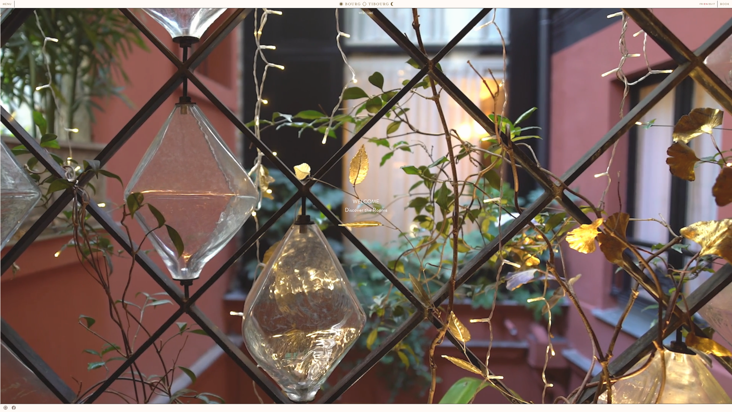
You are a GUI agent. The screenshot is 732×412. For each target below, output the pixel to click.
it (714, 4)
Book (724, 4)
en (706, 4)
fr (701, 4)
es (710, 4)
